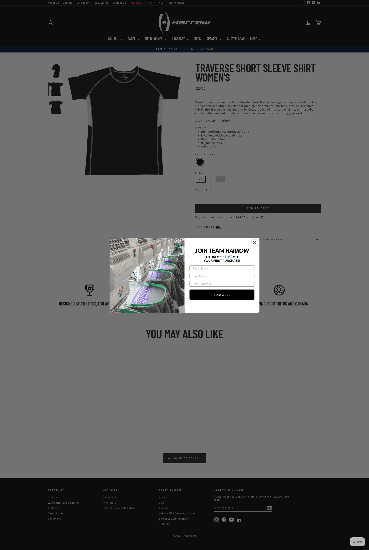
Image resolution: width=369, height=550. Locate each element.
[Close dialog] (254, 242)
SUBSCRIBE (222, 294)
